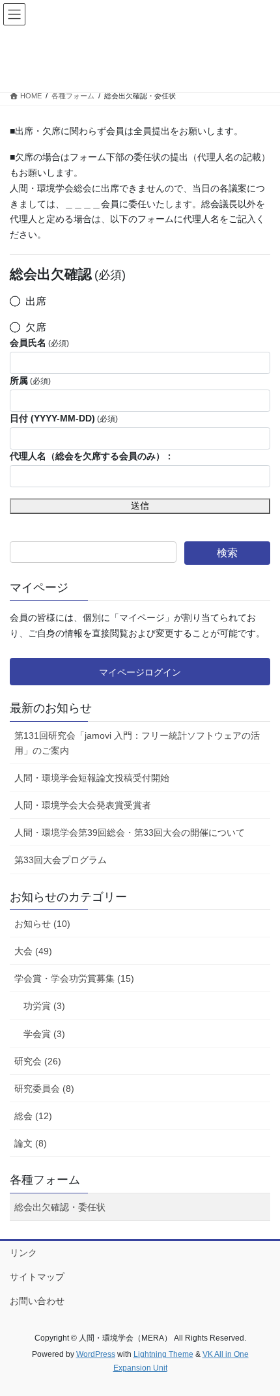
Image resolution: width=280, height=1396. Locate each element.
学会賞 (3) (44, 1034)
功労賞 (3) (44, 1006)
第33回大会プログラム (60, 860)
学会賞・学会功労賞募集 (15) (74, 978)
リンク (23, 1252)
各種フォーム (45, 1179)
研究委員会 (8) (44, 1088)
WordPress (95, 1354)
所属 (30, 380)
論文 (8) (30, 1143)
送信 (140, 505)
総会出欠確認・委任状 (59, 1207)
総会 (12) (33, 1116)
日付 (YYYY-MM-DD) (64, 418)
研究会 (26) (37, 1061)
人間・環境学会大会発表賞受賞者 (82, 805)
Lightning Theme (163, 1354)
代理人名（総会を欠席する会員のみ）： (92, 456)
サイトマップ (37, 1277)
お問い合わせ (37, 1301)
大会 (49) (33, 951)
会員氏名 (39, 342)
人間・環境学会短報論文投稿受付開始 (91, 778)
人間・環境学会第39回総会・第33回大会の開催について (129, 832)
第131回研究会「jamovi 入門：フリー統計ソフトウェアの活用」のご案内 (137, 743)
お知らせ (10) (42, 924)
